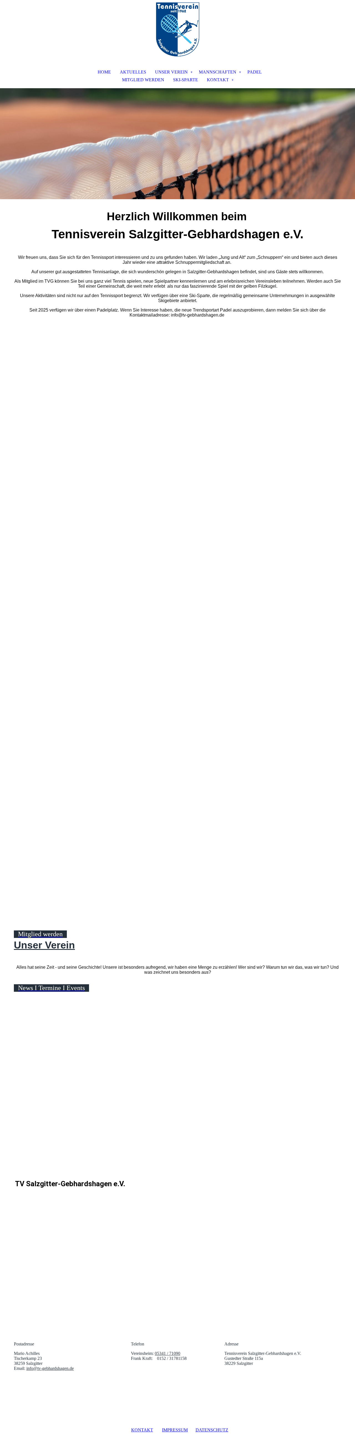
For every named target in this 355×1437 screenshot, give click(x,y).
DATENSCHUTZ (212, 1430)
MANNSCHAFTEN (217, 72)
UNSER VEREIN (171, 72)
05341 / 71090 (167, 1353)
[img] (177, 29)
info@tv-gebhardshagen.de (50, 1368)
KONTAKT (218, 79)
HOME (104, 72)
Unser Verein (44, 945)
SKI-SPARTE (185, 79)
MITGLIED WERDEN (143, 79)
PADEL (254, 72)
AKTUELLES (133, 72)
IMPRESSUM (175, 1430)
